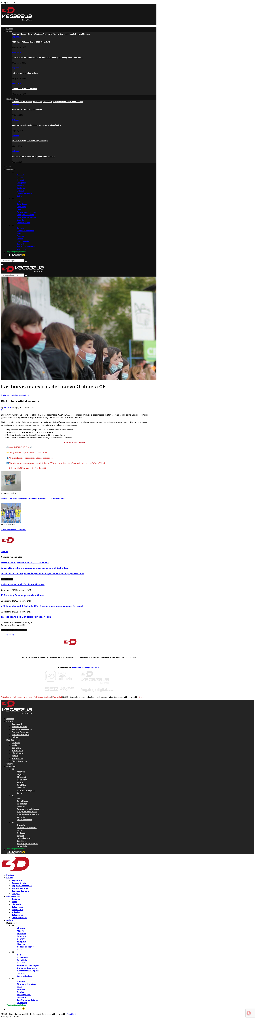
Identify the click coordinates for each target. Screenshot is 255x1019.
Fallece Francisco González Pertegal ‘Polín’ (26, 617)
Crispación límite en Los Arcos (24, 89)
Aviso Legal (6, 697)
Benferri (20, 185)
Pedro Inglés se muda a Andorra (25, 73)
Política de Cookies (42, 697)
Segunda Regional (20, 734)
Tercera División (22, 395)
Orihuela (20, 228)
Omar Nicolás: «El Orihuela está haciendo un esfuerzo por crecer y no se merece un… (47, 57)
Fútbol (9, 31)
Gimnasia (16, 747)
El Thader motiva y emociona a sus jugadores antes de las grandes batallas (33, 498)
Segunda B (16, 36)
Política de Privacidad (22, 697)
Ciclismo (15, 104)
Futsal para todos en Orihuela (13, 530)
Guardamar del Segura (26, 217)
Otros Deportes (19, 761)
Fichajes (16, 737)
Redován (20, 236)
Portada (9, 29)
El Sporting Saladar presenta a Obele (22, 595)
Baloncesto (17, 750)
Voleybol (16, 755)
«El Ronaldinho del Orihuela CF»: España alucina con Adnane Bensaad (42, 606)
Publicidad (57, 697)
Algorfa (20, 177)
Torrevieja (21, 249)
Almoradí (20, 180)
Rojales (20, 238)
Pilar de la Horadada (25, 231)
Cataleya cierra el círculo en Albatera (22, 584)
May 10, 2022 (40, 468)
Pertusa (7, 407)
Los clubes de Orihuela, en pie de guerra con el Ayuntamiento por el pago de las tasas (42, 573)
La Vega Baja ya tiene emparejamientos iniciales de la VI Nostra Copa (34, 568)
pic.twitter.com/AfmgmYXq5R (91, 463)
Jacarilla (20, 220)
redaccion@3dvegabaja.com (85, 667)
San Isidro (21, 244)
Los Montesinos (23, 223)
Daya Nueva (22, 204)
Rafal (19, 233)
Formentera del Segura (26, 212)
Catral (19, 196)
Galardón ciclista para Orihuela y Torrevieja (30, 141)
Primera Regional (20, 731)
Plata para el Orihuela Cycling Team (27, 109)
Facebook (10, 634)
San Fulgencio (23, 241)
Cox (18, 201)
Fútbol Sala (17, 753)
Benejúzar (21, 183)
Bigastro (20, 191)
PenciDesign (72, 1014)
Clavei (141, 697)
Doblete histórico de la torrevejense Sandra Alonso (33, 156)
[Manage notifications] (249, 1013)
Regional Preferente (22, 729)
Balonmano (17, 758)
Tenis (14, 745)
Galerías (9, 167)
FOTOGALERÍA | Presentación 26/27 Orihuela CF (31, 42)
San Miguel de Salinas (26, 246)
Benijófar (21, 188)
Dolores (20, 209)
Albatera (20, 175)
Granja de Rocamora (25, 215)
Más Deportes (12, 99)
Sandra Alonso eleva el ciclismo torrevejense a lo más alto (36, 125)
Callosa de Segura (24, 193)
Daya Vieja (21, 207)
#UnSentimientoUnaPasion (65, 463)
